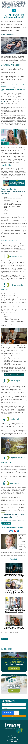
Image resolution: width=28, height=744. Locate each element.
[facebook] (10, 531)
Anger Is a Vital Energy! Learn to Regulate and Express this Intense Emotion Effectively (14, 102)
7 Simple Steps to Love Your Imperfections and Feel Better (14, 627)
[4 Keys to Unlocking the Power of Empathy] (14, 684)
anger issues (9, 245)
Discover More (6, 523)
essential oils (18, 276)
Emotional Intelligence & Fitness (11, 632)
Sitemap (12, 741)
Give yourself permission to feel (8, 404)
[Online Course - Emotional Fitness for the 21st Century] (14, 662)
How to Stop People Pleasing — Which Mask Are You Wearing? (14, 575)
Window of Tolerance (6, 169)
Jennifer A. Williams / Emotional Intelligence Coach (22, 535)
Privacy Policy (10, 7)
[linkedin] (18, 531)
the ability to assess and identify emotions (11, 117)
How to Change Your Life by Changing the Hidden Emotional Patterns (14, 592)
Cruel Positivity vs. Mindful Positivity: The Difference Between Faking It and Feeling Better (14, 610)
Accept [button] (14, 10)
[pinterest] (15, 531)
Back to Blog (4, 638)
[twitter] (12, 531)
